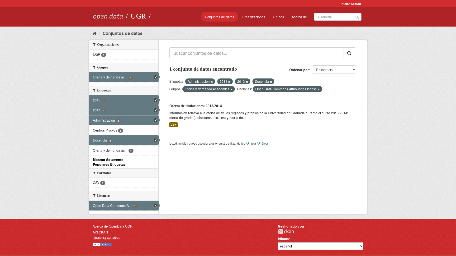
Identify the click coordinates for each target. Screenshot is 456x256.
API (248, 143)
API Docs (263, 143)
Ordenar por (299, 69)
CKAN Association (106, 238)
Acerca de (299, 16)
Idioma (283, 238)
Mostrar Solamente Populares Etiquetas (109, 162)
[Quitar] (212, 81)
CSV (173, 124)
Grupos (278, 16)
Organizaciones (253, 16)
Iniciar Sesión (351, 3)
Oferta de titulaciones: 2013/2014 (195, 106)
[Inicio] (95, 33)
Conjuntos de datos (219, 16)
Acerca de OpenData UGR (113, 226)
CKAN (286, 231)
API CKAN (100, 232)
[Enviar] (357, 16)
